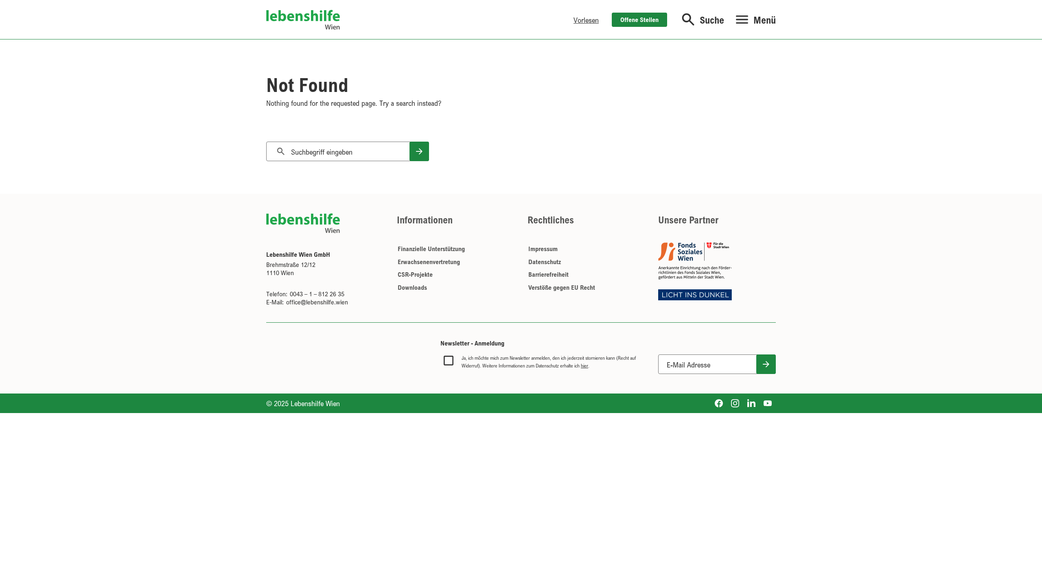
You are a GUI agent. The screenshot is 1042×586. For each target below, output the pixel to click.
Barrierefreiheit (548, 274)
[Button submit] (766, 364)
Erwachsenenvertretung (429, 262)
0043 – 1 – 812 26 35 (317, 294)
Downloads (412, 287)
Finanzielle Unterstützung (431, 249)
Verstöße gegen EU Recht (561, 287)
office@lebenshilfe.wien (317, 302)
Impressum (543, 249)
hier (584, 366)
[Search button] (419, 151)
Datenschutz (544, 262)
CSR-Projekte (415, 274)
